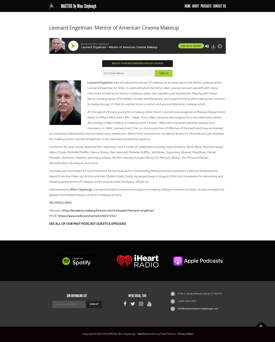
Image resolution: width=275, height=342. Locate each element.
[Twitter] (132, 304)
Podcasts (206, 6)
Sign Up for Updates (191, 46)
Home (188, 6)
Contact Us (219, 6)
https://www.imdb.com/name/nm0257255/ (87, 216)
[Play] (74, 45)
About (195, 6)
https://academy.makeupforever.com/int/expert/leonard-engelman (108, 211)
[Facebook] (125, 304)
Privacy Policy (185, 334)
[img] (220, 46)
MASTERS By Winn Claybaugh (78, 6)
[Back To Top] (261, 326)
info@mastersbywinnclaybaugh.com (197, 309)
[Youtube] (149, 304)
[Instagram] (141, 304)
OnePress (143, 334)
